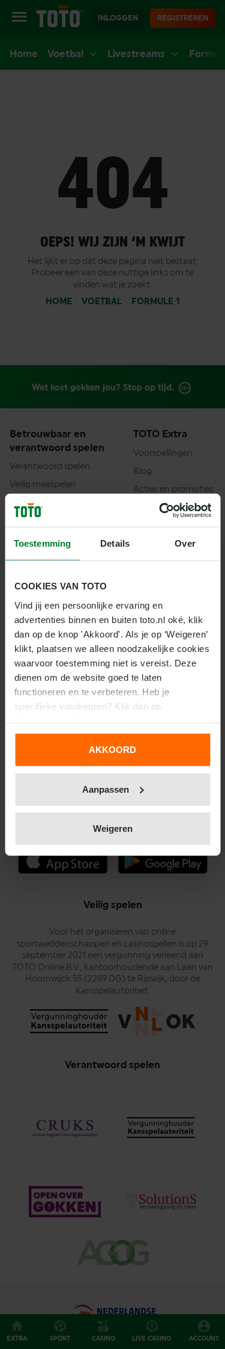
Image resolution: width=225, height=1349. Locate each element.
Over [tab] (185, 543)
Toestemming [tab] (42, 543)
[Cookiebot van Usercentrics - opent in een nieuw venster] (160, 510)
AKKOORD (112, 750)
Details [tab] (115, 543)
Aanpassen (105, 789)
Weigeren (113, 828)
